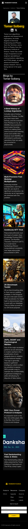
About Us (21, 494)
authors (13, 8)
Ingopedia (13, 494)
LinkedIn (21, 500)
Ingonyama (6, 8)
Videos (12, 500)
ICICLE (5, 494)
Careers (21, 497)
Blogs (12, 497)
